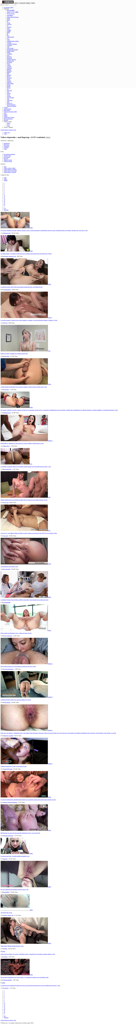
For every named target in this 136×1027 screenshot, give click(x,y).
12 (4, 198)
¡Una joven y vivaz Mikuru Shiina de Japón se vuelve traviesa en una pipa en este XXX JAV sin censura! (29, 533)
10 (4, 195)
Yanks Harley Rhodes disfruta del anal (12, 946)
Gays (8, 124)
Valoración (6, 146)
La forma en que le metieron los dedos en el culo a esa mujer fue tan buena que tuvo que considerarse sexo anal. (30, 985)
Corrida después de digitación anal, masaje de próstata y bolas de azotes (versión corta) (24, 387)
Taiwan (9, 93)
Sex (8, 89)
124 (5, 208)
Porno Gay (9, 103)
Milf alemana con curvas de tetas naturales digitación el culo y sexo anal (20, 833)
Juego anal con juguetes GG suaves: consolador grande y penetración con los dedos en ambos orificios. (28, 954)
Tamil (8, 94)
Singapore (9, 90)
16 (4, 204)
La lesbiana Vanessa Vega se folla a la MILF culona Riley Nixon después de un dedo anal (24, 599)
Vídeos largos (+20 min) (10, 172)
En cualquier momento (9, 154)
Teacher (9, 96)
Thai (8, 99)
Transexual (9, 100)
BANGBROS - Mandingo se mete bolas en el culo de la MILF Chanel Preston (22, 443)
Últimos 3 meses (8, 160)
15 (4, 203)
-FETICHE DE (6, 912)
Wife (8, 102)
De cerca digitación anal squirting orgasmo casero (14, 889)
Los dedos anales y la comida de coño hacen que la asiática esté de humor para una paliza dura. (26, 253)
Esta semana (7, 157)
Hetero (8, 123)
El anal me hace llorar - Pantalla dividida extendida (15, 856)
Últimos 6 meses (8, 161)
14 (4, 201)
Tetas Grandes (10, 97)
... (4, 207)
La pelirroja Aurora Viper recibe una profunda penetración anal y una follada (21, 287)
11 (4, 197)
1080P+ (6, 180)
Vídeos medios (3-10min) (10, 169)
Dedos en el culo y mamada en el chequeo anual (14, 353)
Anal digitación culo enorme (9, 566)
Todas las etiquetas (11, 106)
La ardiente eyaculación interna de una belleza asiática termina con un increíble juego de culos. (26, 466)
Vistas (5, 149)
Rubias (8, 87)
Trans (8, 125)
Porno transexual (11, 104)
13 (4, 200)
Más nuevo (6, 144)
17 (4, 205)
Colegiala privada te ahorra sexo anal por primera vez (16, 699)
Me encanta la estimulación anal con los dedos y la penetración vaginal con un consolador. (24, 977)
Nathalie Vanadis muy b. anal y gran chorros (13, 766)
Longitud (6, 147)
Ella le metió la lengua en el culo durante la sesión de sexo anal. (18, 666)
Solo (8, 92)
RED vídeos (7, 110)
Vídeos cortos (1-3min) (9, 168)
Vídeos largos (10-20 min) (10, 171)
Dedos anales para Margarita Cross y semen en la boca (16, 633)
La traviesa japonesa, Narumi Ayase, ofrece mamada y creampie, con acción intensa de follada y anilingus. (29, 320)
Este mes (6, 158)
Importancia (7, 143)
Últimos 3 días (7, 155)
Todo (5, 166)
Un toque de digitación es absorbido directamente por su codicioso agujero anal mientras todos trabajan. (28, 799)
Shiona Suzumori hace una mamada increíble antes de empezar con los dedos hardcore (24, 500)
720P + (5, 179)
